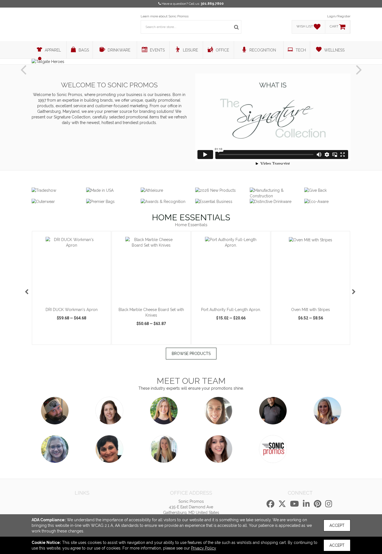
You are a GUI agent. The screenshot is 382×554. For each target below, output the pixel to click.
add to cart (74, 296)
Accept (337, 525)
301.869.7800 (212, 4)
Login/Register (338, 16)
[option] (71, 288)
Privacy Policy (203, 548)
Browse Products (191, 353)
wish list (79, 339)
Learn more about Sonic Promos (164, 16)
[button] (23, 65)
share (103, 339)
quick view (50, 339)
